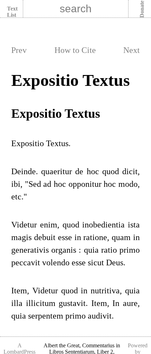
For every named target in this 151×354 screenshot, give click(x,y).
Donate (142, 9)
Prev (19, 50)
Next (131, 50)
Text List (12, 12)
